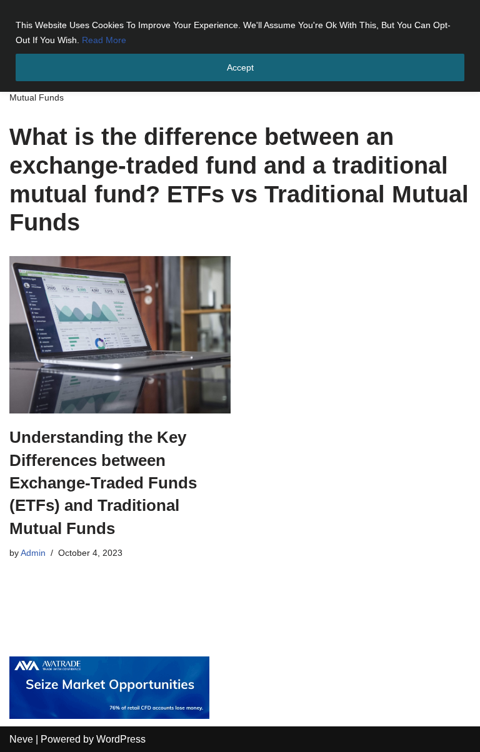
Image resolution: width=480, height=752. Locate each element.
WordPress (121, 739)
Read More (104, 40)
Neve (21, 739)
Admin (33, 553)
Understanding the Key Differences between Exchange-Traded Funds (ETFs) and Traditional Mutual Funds (103, 483)
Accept (240, 67)
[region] (240, 46)
